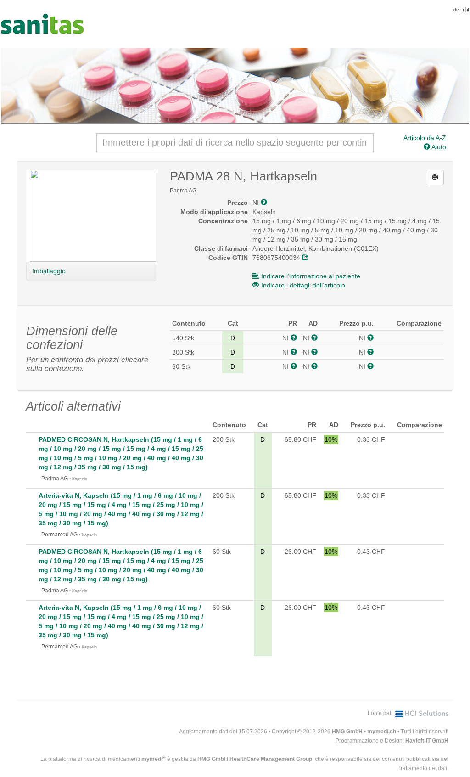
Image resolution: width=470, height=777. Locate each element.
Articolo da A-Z (424, 137)
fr (462, 9)
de (456, 9)
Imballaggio (48, 271)
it (468, 9)
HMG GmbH (347, 731)
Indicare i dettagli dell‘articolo (303, 285)
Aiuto (438, 147)
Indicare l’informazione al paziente (310, 276)
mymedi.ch (381, 731)
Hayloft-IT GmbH (426, 741)
